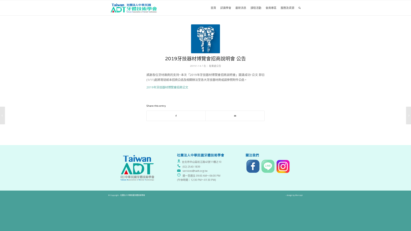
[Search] (299, 7)
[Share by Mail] (235, 116)
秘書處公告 (215, 65)
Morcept (299, 195)
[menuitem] (213, 7)
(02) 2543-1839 (191, 166)
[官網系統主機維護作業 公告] (2, 115)
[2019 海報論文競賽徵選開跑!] (408, 115)
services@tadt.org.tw (195, 171)
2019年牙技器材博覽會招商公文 (167, 87)
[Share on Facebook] (176, 116)
